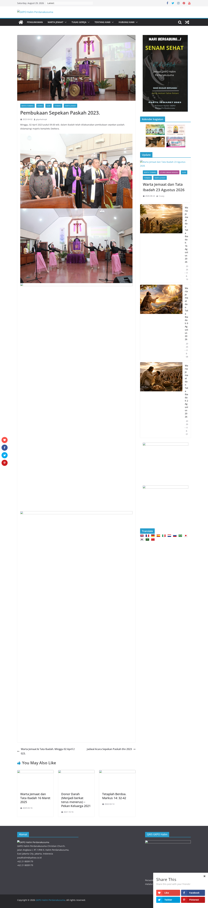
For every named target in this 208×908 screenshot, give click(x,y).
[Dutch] (169, 535)
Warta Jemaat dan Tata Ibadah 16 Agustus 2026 (186, 234)
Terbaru (58, 106)
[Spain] (159, 535)
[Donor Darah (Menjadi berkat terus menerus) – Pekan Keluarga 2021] (76, 772)
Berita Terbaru (27, 106)
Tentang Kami (102, 22)
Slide (49, 106)
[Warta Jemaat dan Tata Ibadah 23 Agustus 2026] (165, 164)
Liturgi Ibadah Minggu (169, 172)
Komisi (40, 106)
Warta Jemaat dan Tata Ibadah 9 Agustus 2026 (186, 314)
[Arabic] (148, 539)
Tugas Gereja (79, 22)
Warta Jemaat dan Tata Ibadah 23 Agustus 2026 (164, 187)
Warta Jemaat (55, 22)
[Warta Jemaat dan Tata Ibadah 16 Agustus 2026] (161, 243)
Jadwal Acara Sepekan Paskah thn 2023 (109, 749)
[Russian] (175, 535)
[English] (142, 535)
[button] (65, 22)
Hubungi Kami (126, 22)
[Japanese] (186, 535)
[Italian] (164, 535)
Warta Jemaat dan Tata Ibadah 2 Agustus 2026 (186, 391)
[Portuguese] (180, 535)
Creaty (161, 196)
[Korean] (142, 539)
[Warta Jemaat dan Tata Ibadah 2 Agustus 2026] (161, 400)
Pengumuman (35, 22)
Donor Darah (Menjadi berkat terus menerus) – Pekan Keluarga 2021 (76, 800)
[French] (148, 535)
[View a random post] (187, 22)
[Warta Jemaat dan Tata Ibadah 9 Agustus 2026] (161, 322)
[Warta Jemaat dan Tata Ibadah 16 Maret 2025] (35, 772)
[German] (153, 535)
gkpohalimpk (41, 119)
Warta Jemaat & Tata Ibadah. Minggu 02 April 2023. (48, 751)
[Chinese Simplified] (153, 539)
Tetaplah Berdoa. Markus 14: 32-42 (114, 796)
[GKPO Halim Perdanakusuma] (21, 22)
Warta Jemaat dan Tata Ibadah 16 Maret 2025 (35, 798)
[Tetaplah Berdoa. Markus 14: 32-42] (117, 772)
